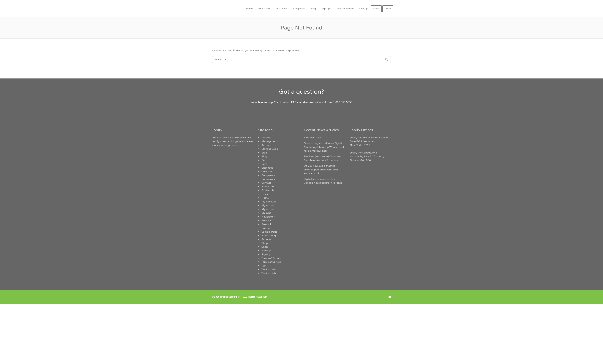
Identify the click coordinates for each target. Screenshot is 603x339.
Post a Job (267, 220)
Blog (313, 8)
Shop (264, 243)
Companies (299, 8)
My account (268, 205)
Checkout (267, 167)
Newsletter (268, 216)
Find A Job (264, 8)
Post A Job (281, 8)
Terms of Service (344, 8)
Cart (264, 160)
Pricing (265, 228)
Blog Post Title (312, 137)
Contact (266, 182)
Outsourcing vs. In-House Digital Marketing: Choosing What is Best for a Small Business (324, 147)
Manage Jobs (269, 141)
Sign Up (325, 8)
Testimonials (268, 269)
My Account (268, 201)
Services (266, 239)
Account (266, 137)
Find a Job (267, 186)
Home (249, 8)
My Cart (266, 213)
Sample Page (269, 231)
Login (376, 8)
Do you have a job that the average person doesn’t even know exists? (321, 169)
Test (263, 265)
